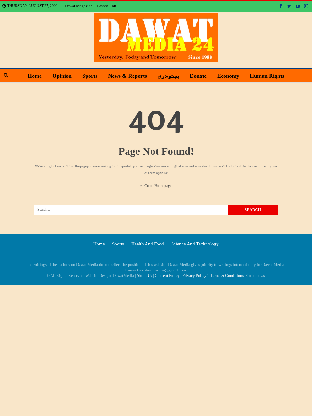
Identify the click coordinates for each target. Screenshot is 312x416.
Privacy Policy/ (195, 275)
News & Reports (127, 76)
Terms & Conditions (227, 275)
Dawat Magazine (79, 6)
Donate (198, 76)
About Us (144, 275)
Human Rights (267, 76)
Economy (228, 76)
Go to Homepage (158, 185)
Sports (90, 76)
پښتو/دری (168, 76)
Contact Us (255, 275)
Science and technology (195, 243)
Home (35, 76)
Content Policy (167, 275)
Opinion (62, 76)
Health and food (147, 243)
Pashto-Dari (106, 6)
